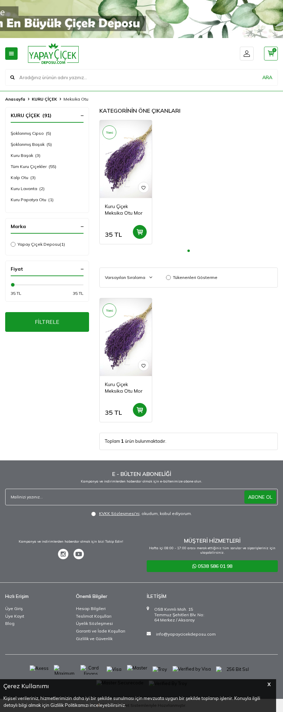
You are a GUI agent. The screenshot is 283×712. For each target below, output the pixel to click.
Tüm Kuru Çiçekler (33, 166)
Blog (9, 623)
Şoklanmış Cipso (31, 133)
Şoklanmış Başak (31, 144)
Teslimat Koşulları (93, 616)
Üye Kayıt (14, 616)
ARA (267, 77)
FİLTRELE (47, 321)
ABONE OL (260, 497)
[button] (188, 251)
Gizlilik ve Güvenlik (94, 638)
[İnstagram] (63, 554)
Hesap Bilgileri (91, 608)
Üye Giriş (14, 608)
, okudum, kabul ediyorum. (145, 513)
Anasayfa (15, 99)
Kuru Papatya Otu (32, 199)
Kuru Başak (25, 155)
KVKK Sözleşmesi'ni (119, 513)
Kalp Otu (23, 177)
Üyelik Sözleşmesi (94, 623)
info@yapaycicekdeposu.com (186, 634)
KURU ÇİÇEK (44, 99)
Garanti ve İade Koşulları (100, 631)
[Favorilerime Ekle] (143, 187)
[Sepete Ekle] (140, 232)
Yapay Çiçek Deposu (41, 244)
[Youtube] (79, 554)
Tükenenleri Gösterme (195, 277)
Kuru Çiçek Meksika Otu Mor (124, 209)
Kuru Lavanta (28, 188)
